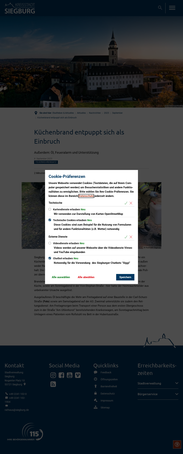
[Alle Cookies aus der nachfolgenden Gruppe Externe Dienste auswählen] (126, 237)
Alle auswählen (61, 277)
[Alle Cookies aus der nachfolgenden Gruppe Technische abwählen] (131, 203)
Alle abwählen (86, 277)
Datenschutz (86, 196)
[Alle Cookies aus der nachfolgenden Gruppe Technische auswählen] (126, 203)
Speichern (125, 277)
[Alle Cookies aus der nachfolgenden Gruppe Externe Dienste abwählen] (131, 237)
